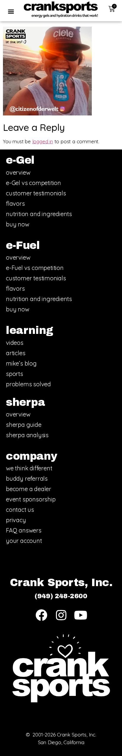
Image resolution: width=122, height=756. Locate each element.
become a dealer (28, 489)
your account (24, 540)
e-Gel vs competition (33, 182)
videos (14, 342)
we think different (29, 468)
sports (14, 373)
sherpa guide (23, 424)
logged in (42, 141)
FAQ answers (23, 530)
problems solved (28, 384)
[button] (11, 11)
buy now (17, 224)
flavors (15, 203)
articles (15, 353)
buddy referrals (27, 478)
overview (18, 172)
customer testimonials (36, 193)
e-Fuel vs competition (35, 267)
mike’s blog (21, 363)
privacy (16, 520)
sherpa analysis (27, 435)
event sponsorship (31, 499)
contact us (20, 509)
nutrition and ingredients (39, 214)
